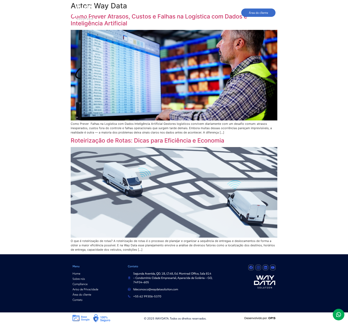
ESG (203, 12)
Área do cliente (258, 12)
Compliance (185, 12)
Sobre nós (139, 12)
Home (121, 12)
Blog (234, 12)
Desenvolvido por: (260, 318)
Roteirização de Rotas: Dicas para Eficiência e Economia (147, 140)
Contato (219, 12)
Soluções (159, 12)
